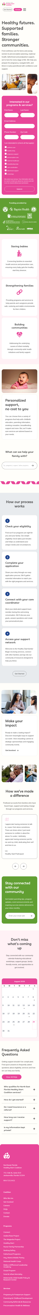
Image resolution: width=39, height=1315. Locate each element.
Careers (6, 1205)
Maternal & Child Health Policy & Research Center (16, 1279)
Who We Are (8, 1198)
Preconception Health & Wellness (16, 1305)
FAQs (5, 1209)
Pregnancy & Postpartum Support (16, 1294)
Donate (6, 1216)
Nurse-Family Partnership (13, 1247)
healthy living (11, 151)
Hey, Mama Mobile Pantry (13, 1258)
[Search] (33, 465)
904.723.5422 (9, 1180)
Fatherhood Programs (12, 1254)
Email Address (9, 121)
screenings (10, 174)
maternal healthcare (13, 161)
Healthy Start (8, 1243)
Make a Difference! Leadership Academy (15, 1266)
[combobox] (15, 465)
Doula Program (9, 1270)
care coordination (12, 167)
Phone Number (10, 132)
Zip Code (24, 132)
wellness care (11, 147)
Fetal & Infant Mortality (12, 1274)
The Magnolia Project (11, 1239)
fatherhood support (12, 171)
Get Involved (8, 1202)
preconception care (13, 157)
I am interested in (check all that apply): (19, 143)
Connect (6, 1232)
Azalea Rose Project (11, 1236)
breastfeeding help (12, 164)
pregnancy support (12, 154)
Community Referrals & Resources (17, 1302)
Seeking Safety (9, 1250)
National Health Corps (12, 1261)
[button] (15, 866)
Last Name (24, 110)
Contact (6, 1213)
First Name (8, 110)
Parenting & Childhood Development (17, 1298)
